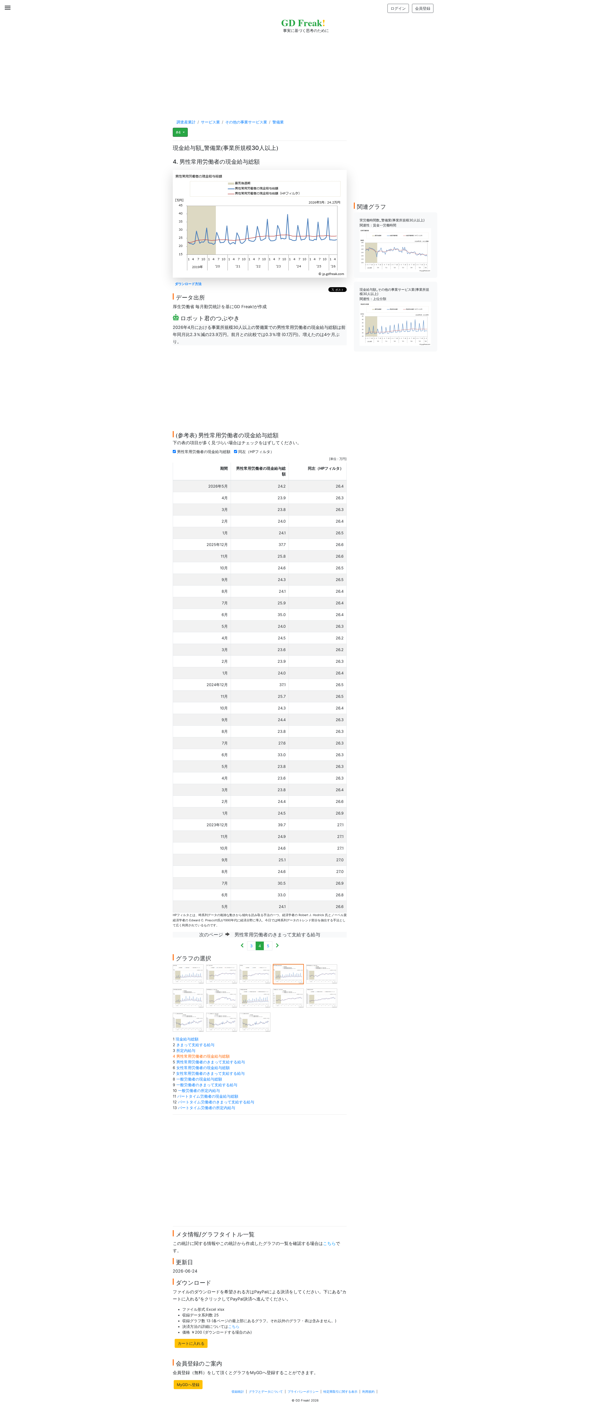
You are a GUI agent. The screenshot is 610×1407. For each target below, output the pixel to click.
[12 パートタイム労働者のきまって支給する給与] (221, 1022)
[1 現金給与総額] (188, 973)
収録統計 (238, 1391)
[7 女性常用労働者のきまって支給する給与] (221, 997)
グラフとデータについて (266, 1391)
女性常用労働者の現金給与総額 (203, 1067)
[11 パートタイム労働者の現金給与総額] (188, 1022)
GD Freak (303, 22)
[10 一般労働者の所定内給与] (321, 997)
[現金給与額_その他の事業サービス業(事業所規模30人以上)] (395, 323)
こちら (329, 1243)
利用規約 (368, 1391)
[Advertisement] (305, 71)
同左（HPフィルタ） (256, 451)
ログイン (398, 8)
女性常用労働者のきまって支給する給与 (210, 1073)
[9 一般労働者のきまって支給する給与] (288, 997)
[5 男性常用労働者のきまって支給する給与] (321, 973)
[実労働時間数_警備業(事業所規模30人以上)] (395, 249)
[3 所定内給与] (254, 973)
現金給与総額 (187, 1039)
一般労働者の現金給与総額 (199, 1079)
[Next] (277, 945)
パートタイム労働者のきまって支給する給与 (216, 1102)
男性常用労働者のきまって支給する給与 (210, 1062)
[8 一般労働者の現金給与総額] (254, 997)
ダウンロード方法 (188, 284)
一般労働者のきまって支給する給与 (206, 1084)
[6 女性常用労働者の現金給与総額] (188, 997)
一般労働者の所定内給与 (199, 1090)
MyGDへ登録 (188, 1384)
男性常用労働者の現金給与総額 (204, 451)
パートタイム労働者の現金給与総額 (207, 1096)
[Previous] (242, 945)
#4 (179, 132)
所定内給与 (185, 1050)
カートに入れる (191, 1343)
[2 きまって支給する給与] (221, 973)
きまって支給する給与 (195, 1044)
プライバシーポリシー (303, 1391)
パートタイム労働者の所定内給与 (206, 1107)
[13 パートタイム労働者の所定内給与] (254, 1022)
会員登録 (422, 8)
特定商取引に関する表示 (340, 1391)
